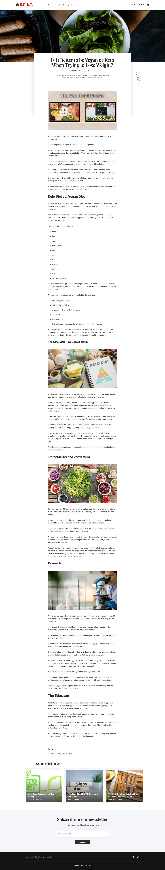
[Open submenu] (81, 4)
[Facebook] (138, 73)
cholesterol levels (73, 523)
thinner (90, 520)
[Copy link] (138, 85)
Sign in (133, 4)
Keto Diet (73, 70)
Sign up (141, 4)
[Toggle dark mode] (148, 5)
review (104, 677)
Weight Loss (67, 753)
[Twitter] (138, 79)
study (102, 635)
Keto (59, 753)
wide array (78, 528)
